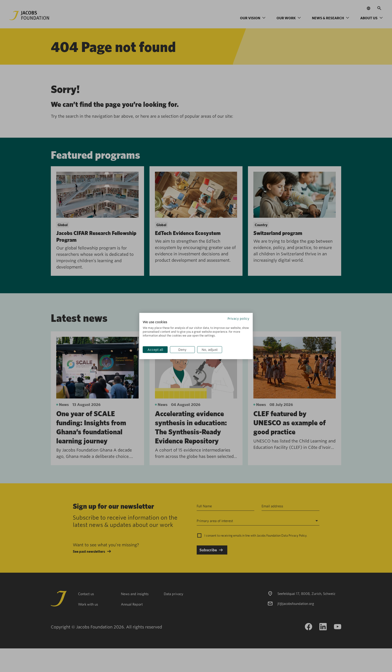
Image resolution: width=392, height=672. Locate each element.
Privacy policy (238, 318)
